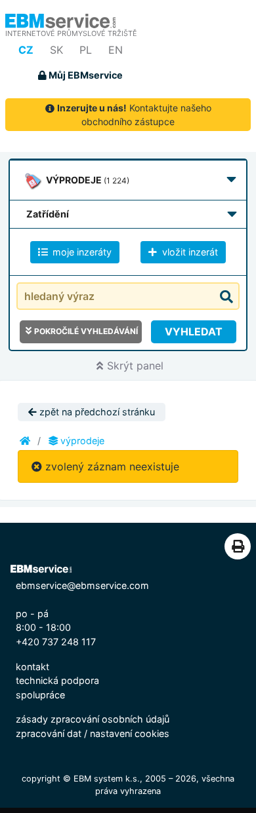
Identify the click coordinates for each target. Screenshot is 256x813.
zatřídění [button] (47, 213)
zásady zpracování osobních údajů (92, 719)
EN (115, 49)
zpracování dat (48, 733)
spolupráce (40, 694)
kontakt (32, 666)
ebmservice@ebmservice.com (82, 585)
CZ (25, 49)
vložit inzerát (189, 251)
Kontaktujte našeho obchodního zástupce (134, 114)
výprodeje (81, 440)
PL (85, 49)
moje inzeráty (81, 251)
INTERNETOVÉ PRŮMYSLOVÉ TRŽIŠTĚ (71, 33)
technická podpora (57, 680)
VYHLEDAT (194, 331)
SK (56, 49)
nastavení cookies (129, 733)
